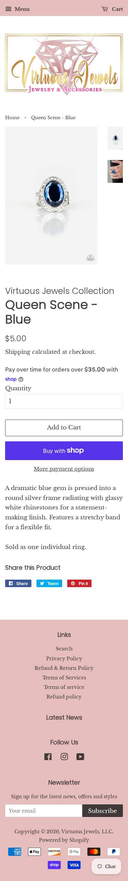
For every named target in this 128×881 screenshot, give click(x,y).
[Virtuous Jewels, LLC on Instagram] (64, 758)
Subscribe (102, 811)
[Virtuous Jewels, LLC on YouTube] (80, 758)
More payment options (64, 469)
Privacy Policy (64, 659)
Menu (21, 9)
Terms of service (64, 687)
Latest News (64, 717)
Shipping (17, 351)
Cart (117, 9)
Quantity (18, 388)
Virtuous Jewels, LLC (86, 832)
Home (12, 117)
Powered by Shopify (64, 840)
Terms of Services (64, 678)
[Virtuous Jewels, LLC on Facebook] (48, 758)
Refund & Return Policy (64, 668)
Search (64, 649)
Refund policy (64, 697)
